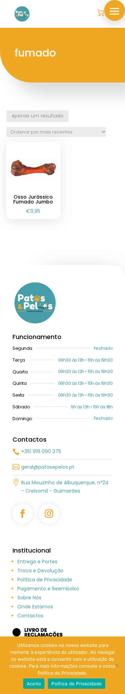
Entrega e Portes (37, 561)
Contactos (30, 615)
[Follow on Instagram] (49, 514)
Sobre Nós (29, 597)
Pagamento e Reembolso (48, 588)
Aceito (34, 683)
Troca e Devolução (40, 570)
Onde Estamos (35, 606)
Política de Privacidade (44, 579)
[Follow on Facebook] (22, 514)
